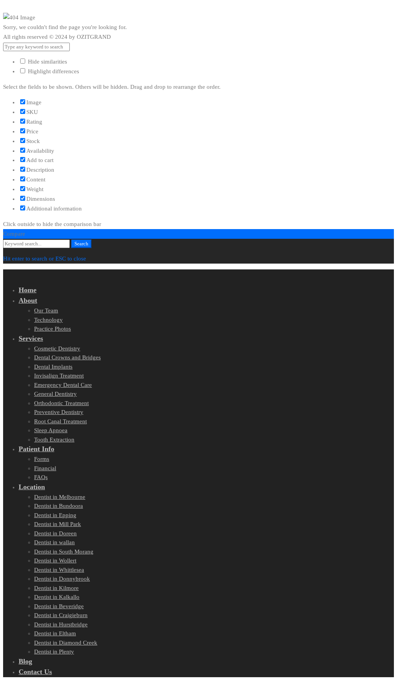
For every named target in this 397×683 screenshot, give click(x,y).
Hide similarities (46, 62)
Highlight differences (52, 71)
